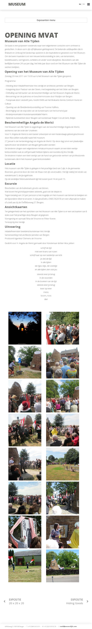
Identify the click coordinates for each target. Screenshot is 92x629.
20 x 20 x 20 (16, 601)
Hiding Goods (74, 601)
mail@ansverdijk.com (68, 626)
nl (80, 4)
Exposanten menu (46, 20)
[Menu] (89, 7)
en (84, 4)
